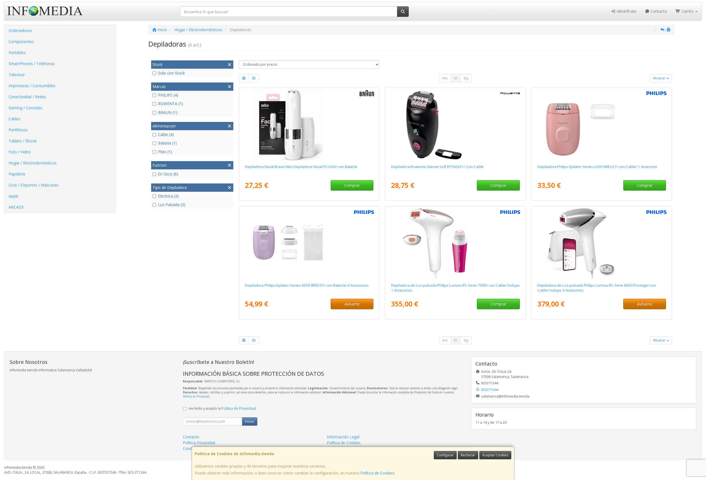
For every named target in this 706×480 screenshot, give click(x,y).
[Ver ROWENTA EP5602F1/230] (455, 125)
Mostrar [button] (659, 78)
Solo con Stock (171, 73)
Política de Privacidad (196, 396)
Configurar (445, 455)
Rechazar (468, 455)
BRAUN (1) (167, 112)
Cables (14, 118)
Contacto (658, 11)
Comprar (352, 185)
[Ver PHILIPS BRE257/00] (309, 243)
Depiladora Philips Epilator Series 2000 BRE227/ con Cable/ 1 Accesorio (597, 166)
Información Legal (343, 436)
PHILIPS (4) (168, 95)
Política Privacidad (199, 442)
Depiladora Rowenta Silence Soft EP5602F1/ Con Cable (437, 166)
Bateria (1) (167, 143)
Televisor (17, 74)
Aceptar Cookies (495, 455)
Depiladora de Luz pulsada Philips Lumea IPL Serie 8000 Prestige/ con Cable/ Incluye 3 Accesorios (596, 287)
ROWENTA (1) (170, 103)
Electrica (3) (168, 196)
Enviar (249, 421)
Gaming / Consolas (25, 107)
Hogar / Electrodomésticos (33, 163)
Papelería (17, 174)
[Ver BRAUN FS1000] (309, 125)
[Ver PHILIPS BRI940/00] (601, 243)
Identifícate (626, 11)
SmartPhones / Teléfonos (32, 63)
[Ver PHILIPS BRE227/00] (601, 125)
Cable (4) (166, 134)
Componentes (21, 41)
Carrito (687, 11)
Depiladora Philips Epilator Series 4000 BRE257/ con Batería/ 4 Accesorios (307, 285)
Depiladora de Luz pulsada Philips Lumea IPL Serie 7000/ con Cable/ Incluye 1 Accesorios (455, 287)
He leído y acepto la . (223, 408)
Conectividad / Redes (27, 96)
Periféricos (18, 129)
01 (456, 78)
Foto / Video (20, 151)
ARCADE (16, 207)
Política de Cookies (377, 473)
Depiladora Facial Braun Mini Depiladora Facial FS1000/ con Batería (301, 166)
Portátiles (17, 52)
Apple (13, 196)
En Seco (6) (168, 174)
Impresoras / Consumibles (32, 85)
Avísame (352, 303)
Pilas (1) (165, 151)
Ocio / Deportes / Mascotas (33, 185)
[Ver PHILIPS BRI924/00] (455, 243)
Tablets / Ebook (23, 140)
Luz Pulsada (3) (171, 204)
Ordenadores (20, 30)
